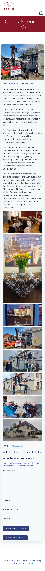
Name (6, 500)
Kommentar (9, 470)
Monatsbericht (17, 446)
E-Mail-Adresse (10, 509)
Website (6, 518)
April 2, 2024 (30, 84)
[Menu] (41, 13)
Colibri (30, 563)
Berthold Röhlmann (13, 84)
